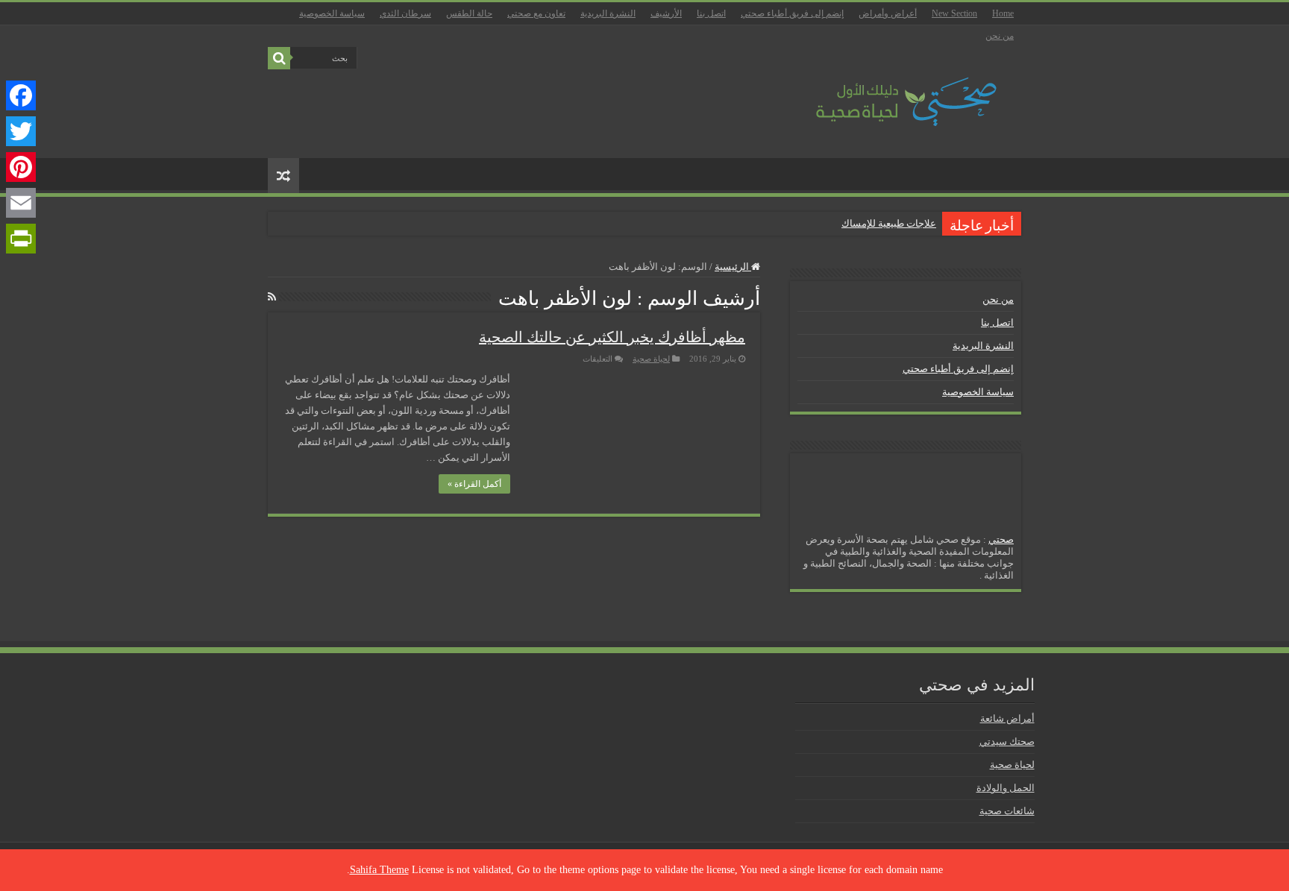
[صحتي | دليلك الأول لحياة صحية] (889, 91)
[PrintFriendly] (21, 238)
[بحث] (279, 58)
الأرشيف (666, 13)
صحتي (1001, 539)
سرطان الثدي (405, 13)
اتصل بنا (711, 13)
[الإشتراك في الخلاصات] (272, 297)
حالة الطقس (469, 13)
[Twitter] (21, 131)
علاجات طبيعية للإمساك (888, 223)
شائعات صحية (1007, 810)
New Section (954, 13)
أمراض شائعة (1007, 718)
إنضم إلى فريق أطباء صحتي (792, 13)
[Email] (21, 203)
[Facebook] (21, 95)
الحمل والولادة (1005, 787)
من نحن (999, 36)
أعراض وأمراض (888, 13)
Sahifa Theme (379, 869)
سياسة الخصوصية (332, 13)
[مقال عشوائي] (283, 175)
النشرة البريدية (608, 13)
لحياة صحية (651, 358)
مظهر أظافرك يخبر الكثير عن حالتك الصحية (612, 337)
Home (1003, 13)
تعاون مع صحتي (536, 13)
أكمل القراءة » (474, 484)
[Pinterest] (21, 167)
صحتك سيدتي (1007, 741)
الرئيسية (733, 266)
